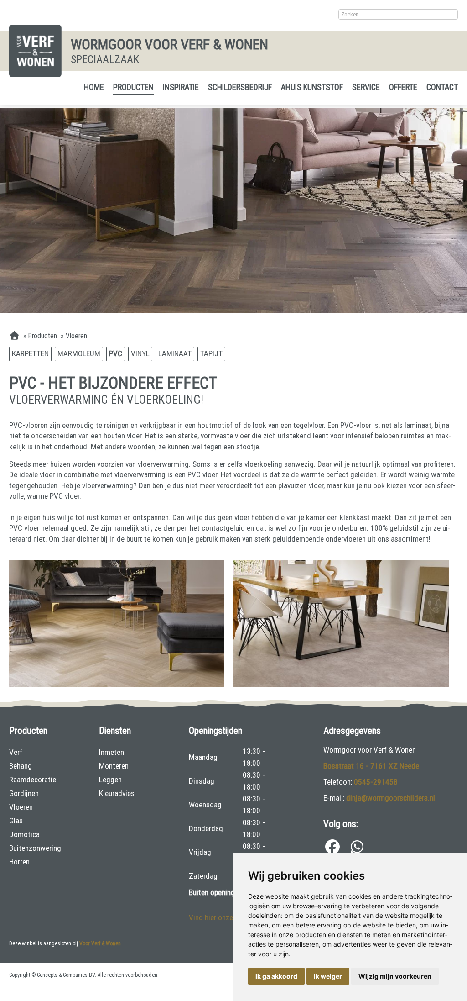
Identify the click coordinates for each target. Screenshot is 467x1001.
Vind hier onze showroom (228, 917)
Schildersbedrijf (240, 87)
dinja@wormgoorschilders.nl (390, 797)
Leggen (110, 779)
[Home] (14, 336)
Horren (19, 861)
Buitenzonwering (35, 848)
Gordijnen (24, 793)
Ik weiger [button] (328, 976)
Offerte (403, 87)
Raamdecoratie (32, 779)
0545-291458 (376, 781)
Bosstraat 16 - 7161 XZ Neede (371, 765)
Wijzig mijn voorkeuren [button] (394, 976)
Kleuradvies (117, 793)
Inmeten (111, 752)
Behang (20, 765)
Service (366, 87)
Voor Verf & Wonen (100, 943)
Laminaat (175, 353)
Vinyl (140, 353)
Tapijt (211, 353)
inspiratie (181, 87)
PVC (115, 353)
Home (94, 87)
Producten (133, 87)
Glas (16, 820)
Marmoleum (78, 353)
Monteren (114, 765)
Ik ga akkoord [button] (276, 976)
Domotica (24, 834)
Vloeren (21, 806)
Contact (442, 87)
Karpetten (30, 353)
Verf (15, 752)
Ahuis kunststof (312, 87)
